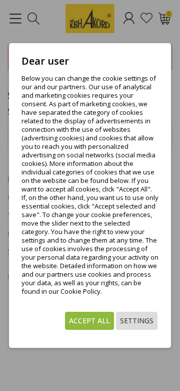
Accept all (89, 320)
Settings (137, 320)
